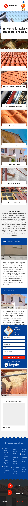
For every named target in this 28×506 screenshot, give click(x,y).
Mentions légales (21, 502)
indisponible (13, 5)
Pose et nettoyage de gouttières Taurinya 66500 (15, 460)
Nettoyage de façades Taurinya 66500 (6, 460)
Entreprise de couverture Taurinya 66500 (24, 457)
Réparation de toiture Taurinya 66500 (24, 467)
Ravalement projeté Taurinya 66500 (6, 451)
